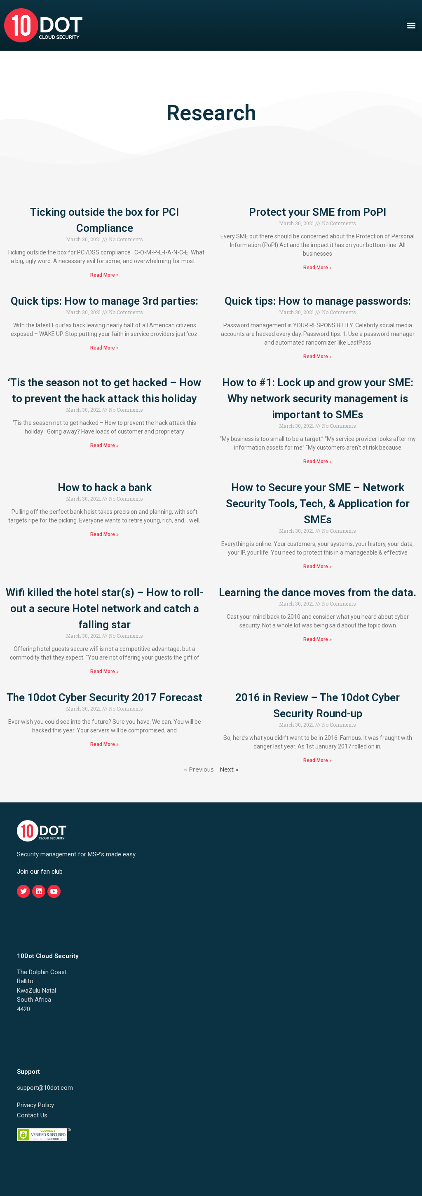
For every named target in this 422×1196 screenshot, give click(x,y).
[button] (411, 25)
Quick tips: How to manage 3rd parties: (104, 301)
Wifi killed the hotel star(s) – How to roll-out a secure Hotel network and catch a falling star (104, 608)
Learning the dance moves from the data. (317, 592)
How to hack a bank (105, 487)
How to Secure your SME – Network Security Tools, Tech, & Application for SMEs (318, 503)
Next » (229, 769)
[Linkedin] (38, 891)
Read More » (104, 275)
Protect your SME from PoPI (317, 212)
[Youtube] (54, 891)
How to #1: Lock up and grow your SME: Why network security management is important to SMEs (317, 398)
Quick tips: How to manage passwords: (318, 301)
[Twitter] (23, 891)
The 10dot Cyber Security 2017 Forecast (104, 697)
